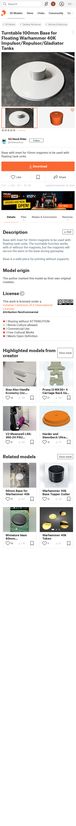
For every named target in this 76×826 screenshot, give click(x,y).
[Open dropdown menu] (73, 32)
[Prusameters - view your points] (53, 4)
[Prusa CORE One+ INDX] (38, 200)
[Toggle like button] (8, 398)
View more (65, 352)
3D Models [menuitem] (16, 13)
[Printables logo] (3, 13)
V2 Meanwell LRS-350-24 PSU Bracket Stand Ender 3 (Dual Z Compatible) (19, 435)
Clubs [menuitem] (41, 13)
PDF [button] (69, 232)
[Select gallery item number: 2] (21, 428)
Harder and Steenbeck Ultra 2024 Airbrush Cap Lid (55, 435)
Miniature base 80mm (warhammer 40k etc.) (18, 536)
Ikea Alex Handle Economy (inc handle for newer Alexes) (18, 391)
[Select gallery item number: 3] (59, 529)
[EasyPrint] (46, 4)
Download (40, 166)
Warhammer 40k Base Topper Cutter (56, 492)
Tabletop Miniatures (31, 24)
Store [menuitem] (30, 13)
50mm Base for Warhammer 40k (18, 492)
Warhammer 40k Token (54, 536)
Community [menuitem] (56, 13)
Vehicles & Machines (57, 24)
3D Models (10, 24)
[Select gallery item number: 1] (17, 428)
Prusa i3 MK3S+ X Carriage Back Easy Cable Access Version (56, 391)
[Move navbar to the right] (72, 13)
